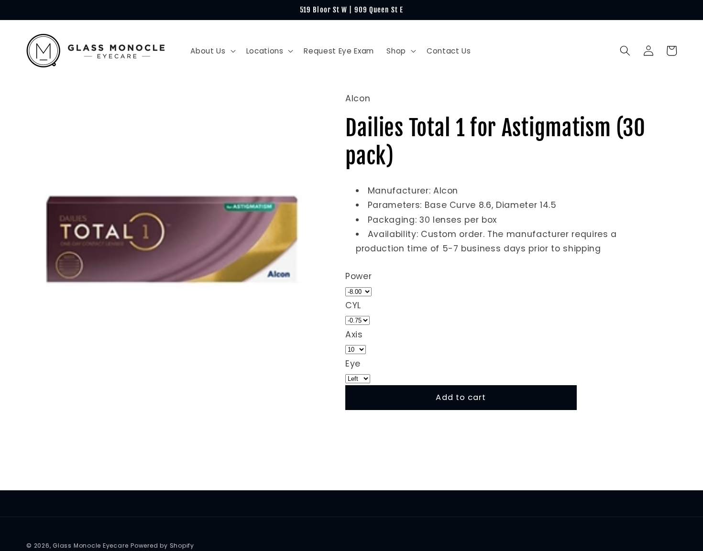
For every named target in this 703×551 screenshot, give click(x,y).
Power (358, 276)
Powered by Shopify (162, 545)
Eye (353, 363)
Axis (354, 334)
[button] (212, 51)
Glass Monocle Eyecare (90, 545)
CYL (353, 305)
